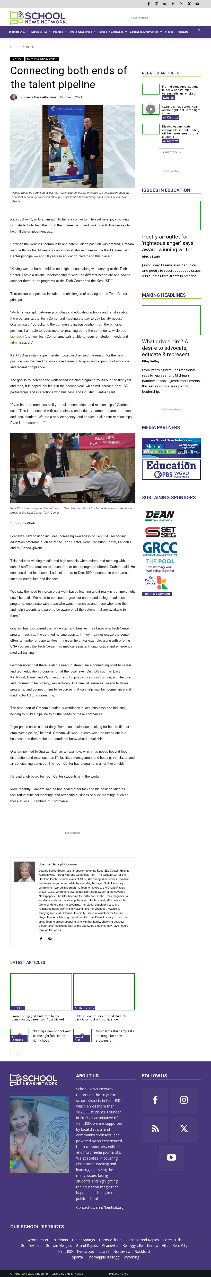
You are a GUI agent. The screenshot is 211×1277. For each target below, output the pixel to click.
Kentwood (86, 1251)
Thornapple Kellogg (103, 1257)
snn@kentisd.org (110, 1207)
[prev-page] (13, 1053)
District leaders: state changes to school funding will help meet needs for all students (180, 132)
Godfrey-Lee (31, 1245)
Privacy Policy (118, 1273)
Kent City (180, 1245)
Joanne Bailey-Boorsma (40, 97)
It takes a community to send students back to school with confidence (101, 1018)
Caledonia (60, 1239)
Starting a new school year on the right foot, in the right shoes (52, 1035)
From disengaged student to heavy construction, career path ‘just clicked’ (38, 1018)
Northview (122, 1251)
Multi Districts (84, 1008)
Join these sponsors (157, 593)
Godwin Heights (59, 1245)
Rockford (143, 1251)
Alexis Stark (151, 256)
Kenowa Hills (158, 1245)
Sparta (78, 1257)
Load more (170, 152)
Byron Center (37, 1239)
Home (14, 47)
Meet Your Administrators (42, 59)
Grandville (110, 1245)
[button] (199, 30)
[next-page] (22, 1053)
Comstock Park (112, 1239)
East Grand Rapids (144, 1239)
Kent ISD (28, 47)
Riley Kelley (150, 361)
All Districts (17, 1038)
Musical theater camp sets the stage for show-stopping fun (115, 1035)
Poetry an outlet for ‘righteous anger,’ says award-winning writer (168, 243)
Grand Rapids (87, 1245)
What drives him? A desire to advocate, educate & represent (165, 347)
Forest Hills (79, 1038)
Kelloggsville (133, 1245)
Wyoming (131, 1257)
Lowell (104, 1251)
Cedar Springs (84, 1239)
